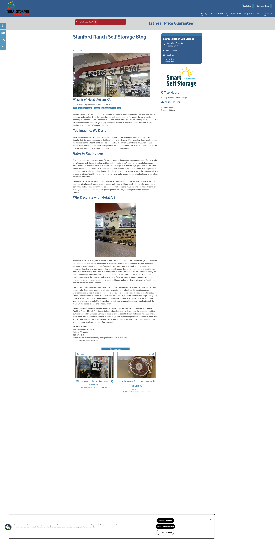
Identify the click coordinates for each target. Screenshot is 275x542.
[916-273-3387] (3, 26)
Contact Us (268, 13)
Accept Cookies (165, 520)
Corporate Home (263, 6)
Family (97, 108)
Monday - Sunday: (167, 98)
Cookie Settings (165, 532)
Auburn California (108, 108)
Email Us (170, 54)
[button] (248, 6)
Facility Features (233, 13)
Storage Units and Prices (212, 13)
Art (119, 108)
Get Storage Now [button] (84, 22)
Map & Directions (252, 13)
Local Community (85, 108)
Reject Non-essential (165, 526)
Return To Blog (80, 50)
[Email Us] (3, 33)
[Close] (210, 519)
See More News (115, 349)
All (75, 108)
